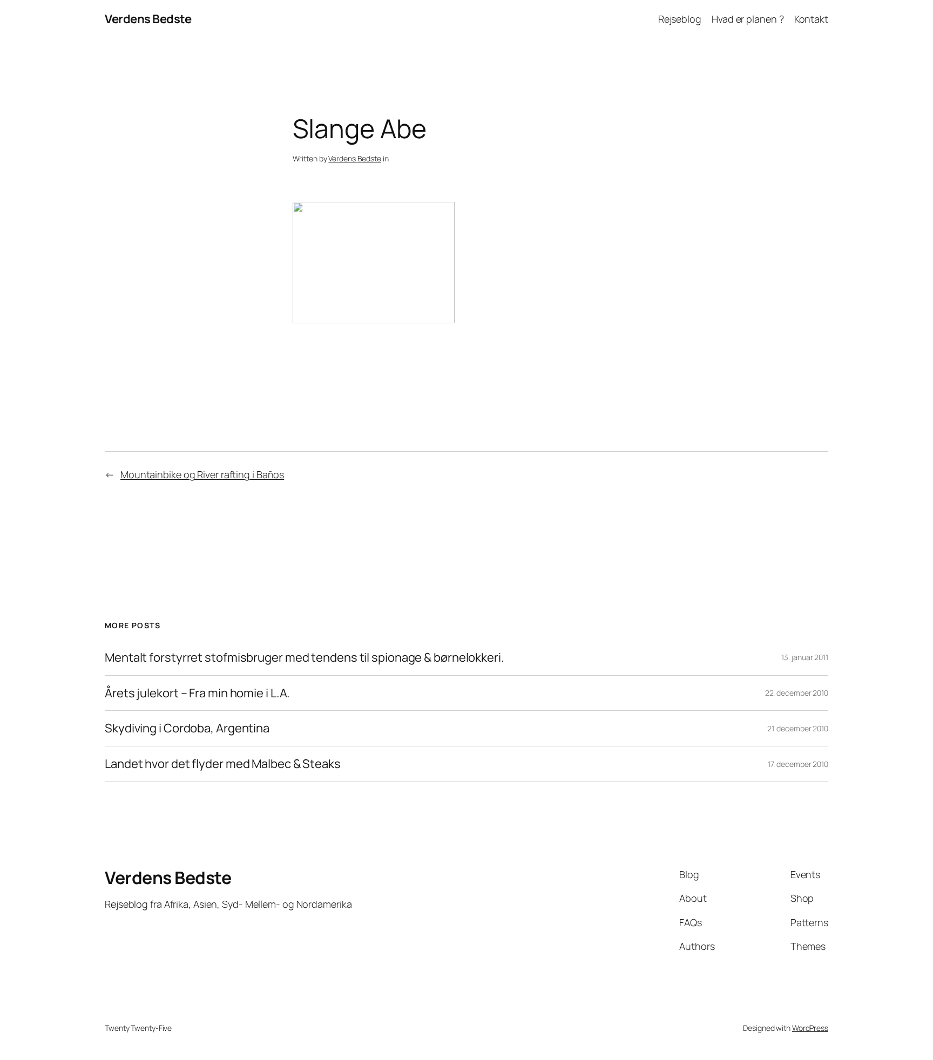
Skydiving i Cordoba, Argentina (187, 728)
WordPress (810, 1028)
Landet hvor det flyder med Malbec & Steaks (223, 764)
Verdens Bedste (148, 19)
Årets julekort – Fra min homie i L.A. (197, 693)
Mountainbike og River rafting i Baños (202, 474)
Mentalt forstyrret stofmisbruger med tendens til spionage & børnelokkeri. (304, 657)
